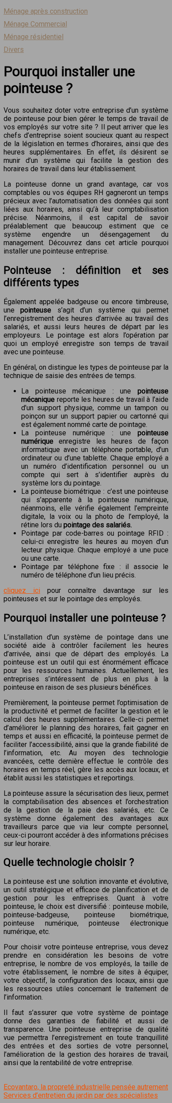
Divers (14, 49)
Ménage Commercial (35, 24)
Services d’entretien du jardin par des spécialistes (81, 1095)
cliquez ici (22, 590)
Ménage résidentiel (34, 37)
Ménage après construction (46, 11)
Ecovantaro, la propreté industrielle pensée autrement (86, 1087)
